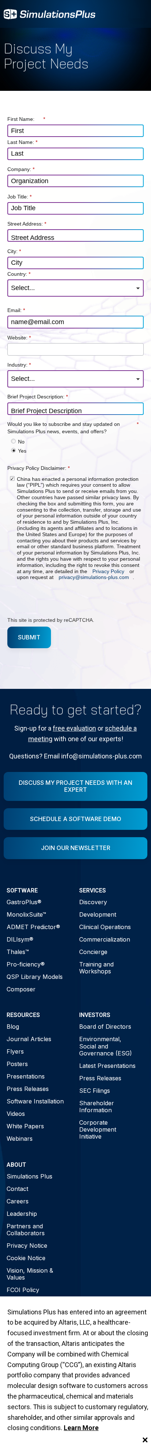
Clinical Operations (105, 927)
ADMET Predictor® (33, 927)
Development (97, 914)
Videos (16, 1113)
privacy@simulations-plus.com (94, 577)
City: (14, 251)
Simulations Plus (29, 1176)
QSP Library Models (35, 976)
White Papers (25, 1126)
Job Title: (19, 196)
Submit (29, 637)
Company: (20, 169)
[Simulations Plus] (49, 13)
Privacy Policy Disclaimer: (38, 468)
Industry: (19, 365)
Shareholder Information (96, 1106)
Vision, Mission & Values (30, 1274)
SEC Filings (94, 1090)
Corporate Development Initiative (97, 1129)
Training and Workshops (96, 968)
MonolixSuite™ (26, 914)
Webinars (20, 1138)
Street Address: (26, 224)
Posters (17, 1064)
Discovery (93, 902)
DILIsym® (20, 939)
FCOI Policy (23, 1289)
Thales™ (18, 951)
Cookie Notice (26, 1258)
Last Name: (22, 142)
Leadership (22, 1213)
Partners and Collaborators (26, 1229)
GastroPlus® (24, 902)
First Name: (26, 119)
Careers (18, 1201)
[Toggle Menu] (137, 14)
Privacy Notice (27, 1245)
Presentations (26, 1076)
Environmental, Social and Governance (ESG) (105, 1046)
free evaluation (74, 728)
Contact (17, 1188)
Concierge (93, 951)
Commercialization (104, 939)
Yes (22, 451)
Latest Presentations (107, 1065)
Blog (13, 1026)
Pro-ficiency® (26, 964)
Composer (21, 989)
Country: (18, 274)
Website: (19, 337)
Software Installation (35, 1101)
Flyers (15, 1051)
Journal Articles (29, 1039)
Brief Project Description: (37, 397)
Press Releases (28, 1088)
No (21, 442)
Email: (16, 310)
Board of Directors (105, 1026)
